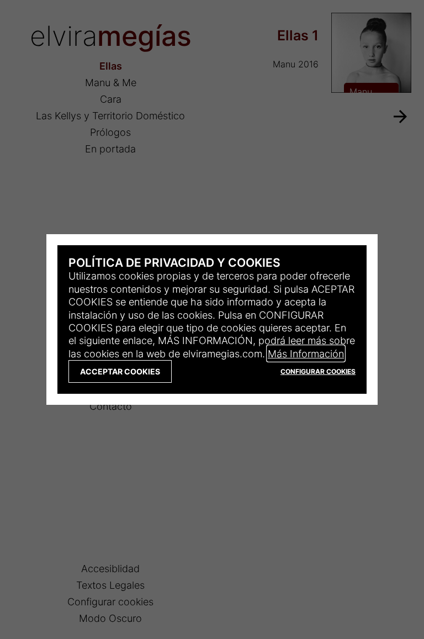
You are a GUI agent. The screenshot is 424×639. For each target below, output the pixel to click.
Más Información (306, 353)
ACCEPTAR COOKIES (120, 371)
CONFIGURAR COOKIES (318, 371)
